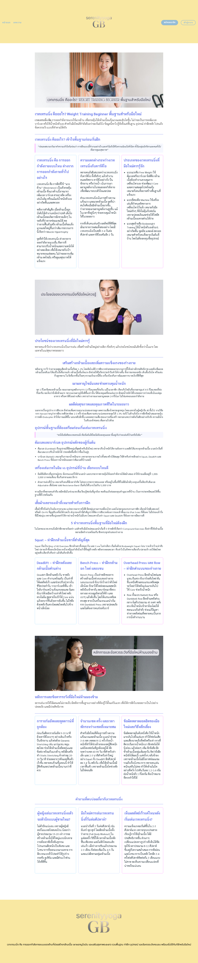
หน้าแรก (6, 22)
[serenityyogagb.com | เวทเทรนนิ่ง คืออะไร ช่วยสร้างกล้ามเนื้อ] (99, 21)
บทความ (17, 22)
